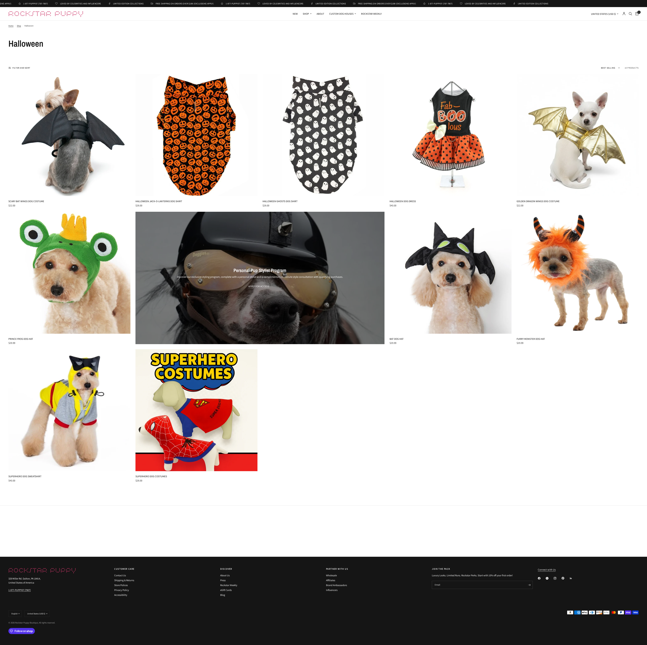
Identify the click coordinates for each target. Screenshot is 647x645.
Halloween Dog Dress (403, 201)
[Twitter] (549, 578)
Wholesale (331, 575)
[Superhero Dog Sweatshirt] (69, 410)
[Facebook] (541, 578)
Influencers (331, 590)
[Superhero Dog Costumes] (196, 410)
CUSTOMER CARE (124, 569)
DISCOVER (226, 569)
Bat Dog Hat (397, 338)
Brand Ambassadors (336, 585)
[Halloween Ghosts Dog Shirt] (323, 135)
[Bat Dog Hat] (451, 273)
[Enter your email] (529, 585)
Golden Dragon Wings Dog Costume (538, 201)
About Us (225, 575)
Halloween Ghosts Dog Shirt (280, 201)
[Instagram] (557, 578)
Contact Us (120, 575)
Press (223, 580)
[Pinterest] (565, 578)
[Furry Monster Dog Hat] (578, 273)
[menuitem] (295, 14)
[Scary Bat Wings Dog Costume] (69, 135)
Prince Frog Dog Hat (20, 338)
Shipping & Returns (124, 580)
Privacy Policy (121, 590)
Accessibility (120, 594)
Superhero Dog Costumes (151, 476)
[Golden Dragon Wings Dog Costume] (578, 135)
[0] (636, 14)
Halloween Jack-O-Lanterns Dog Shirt (158, 201)
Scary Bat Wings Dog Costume (26, 201)
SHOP (306, 13)
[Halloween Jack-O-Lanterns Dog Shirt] (196, 135)
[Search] (630, 14)
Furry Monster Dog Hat (531, 338)
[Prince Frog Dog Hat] (69, 273)
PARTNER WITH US (337, 569)
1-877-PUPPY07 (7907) (19, 590)
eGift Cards (226, 590)
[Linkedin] (573, 578)
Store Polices (121, 585)
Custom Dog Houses (341, 13)
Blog (222, 594)
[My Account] (624, 14)
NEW (295, 13)
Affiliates (330, 580)
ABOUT (320, 13)
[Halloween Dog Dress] (451, 135)
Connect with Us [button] (547, 569)
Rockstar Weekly (371, 13)
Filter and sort (21, 68)
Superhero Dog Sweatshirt (24, 476)
